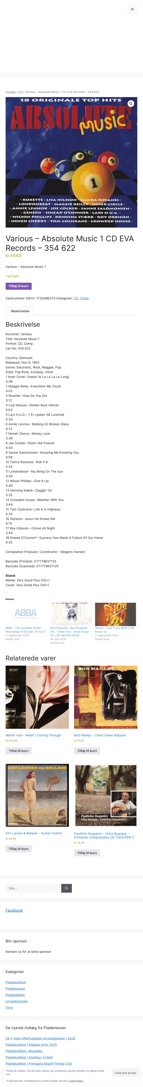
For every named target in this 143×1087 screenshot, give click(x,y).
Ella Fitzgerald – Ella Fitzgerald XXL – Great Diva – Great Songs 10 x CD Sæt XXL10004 (69, 631)
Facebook (14, 910)
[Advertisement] (71, 46)
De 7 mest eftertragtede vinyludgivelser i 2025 (40, 1038)
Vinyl (9, 1007)
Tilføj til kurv (18, 286)
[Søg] (66, 888)
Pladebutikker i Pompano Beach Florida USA (39, 1063)
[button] (131, 103)
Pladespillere (15, 995)
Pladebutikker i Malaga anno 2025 (31, 1045)
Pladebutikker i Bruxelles (24, 1051)
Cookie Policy (76, 1080)
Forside (11, 92)
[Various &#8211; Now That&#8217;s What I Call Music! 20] (115, 614)
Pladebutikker (16, 982)
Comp (84, 298)
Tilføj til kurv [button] (18, 751)
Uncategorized (17, 1001)
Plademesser (15, 988)
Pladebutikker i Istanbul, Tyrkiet (29, 1057)
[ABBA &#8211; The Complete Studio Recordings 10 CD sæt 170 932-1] (26, 614)
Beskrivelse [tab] (20, 311)
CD (20, 92)
